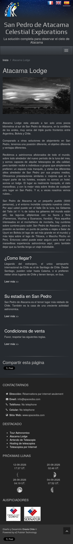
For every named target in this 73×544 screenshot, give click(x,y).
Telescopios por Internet (23, 447)
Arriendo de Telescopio (23, 440)
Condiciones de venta (24, 331)
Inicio (6, 60)
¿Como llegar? (18, 258)
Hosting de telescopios (22, 443)
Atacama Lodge (18, 436)
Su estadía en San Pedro (27, 296)
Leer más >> (11, 281)
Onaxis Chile (28, 529)
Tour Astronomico (20, 432)
